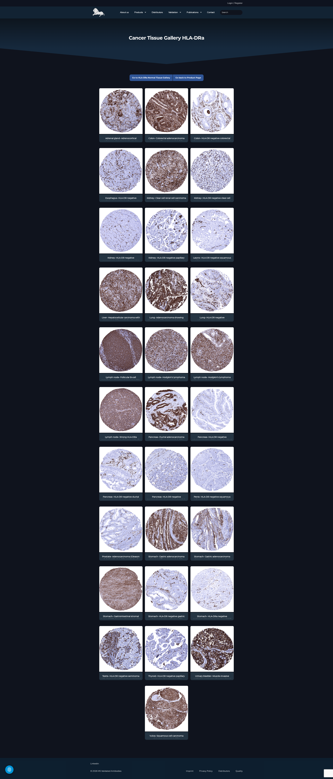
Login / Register (235, 3)
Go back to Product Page (188, 77)
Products (138, 12)
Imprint (189, 771)
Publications (192, 12)
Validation (173, 12)
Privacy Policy (206, 771)
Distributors (157, 12)
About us (124, 12)
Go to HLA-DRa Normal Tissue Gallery (151, 77)
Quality (239, 771)
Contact (211, 12)
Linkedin (94, 764)
